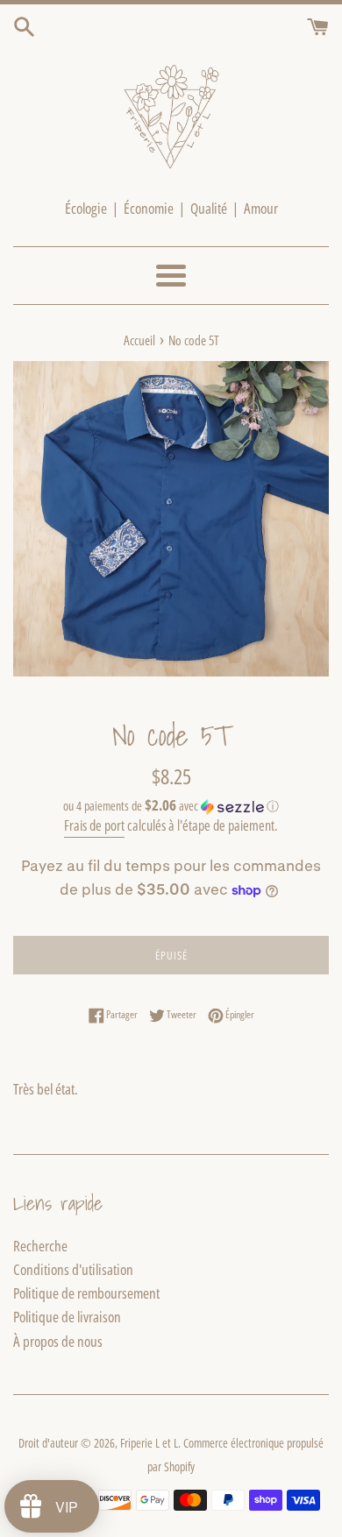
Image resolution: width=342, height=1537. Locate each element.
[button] (171, 806)
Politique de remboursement (86, 1293)
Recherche (40, 1246)
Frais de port (94, 825)
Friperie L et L (149, 1442)
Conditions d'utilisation (73, 1269)
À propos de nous (58, 1341)
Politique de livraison (67, 1317)
